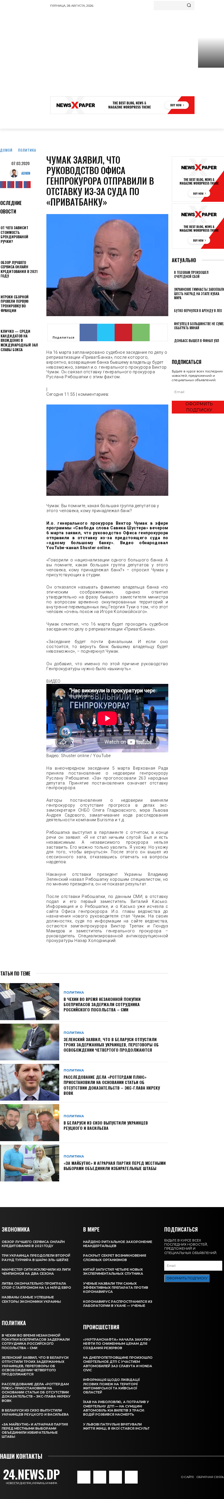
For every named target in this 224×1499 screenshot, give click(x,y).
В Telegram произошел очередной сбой (191, 274)
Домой (6, 150)
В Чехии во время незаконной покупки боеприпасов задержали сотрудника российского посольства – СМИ (102, 1004)
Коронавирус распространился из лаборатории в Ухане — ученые (117, 1304)
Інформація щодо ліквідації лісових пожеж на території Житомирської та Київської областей (111, 1386)
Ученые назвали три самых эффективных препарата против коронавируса (115, 1287)
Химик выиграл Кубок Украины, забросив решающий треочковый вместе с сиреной (210, 88)
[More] (159, 332)
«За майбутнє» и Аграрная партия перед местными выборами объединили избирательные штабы (115, 1165)
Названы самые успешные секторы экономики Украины (31, 1299)
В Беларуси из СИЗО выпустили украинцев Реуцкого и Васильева (106, 1125)
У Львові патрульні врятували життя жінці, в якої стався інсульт (116, 1426)
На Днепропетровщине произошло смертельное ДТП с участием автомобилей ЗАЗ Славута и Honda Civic (118, 1364)
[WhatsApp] (141, 332)
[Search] (189, 5)
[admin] (15, 173)
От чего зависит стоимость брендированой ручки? (14, 234)
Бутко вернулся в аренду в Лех (198, 310)
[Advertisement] (137, 54)
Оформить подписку (187, 1278)
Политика (27, 150)
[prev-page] (173, 348)
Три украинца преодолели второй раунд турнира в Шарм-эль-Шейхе (36, 1257)
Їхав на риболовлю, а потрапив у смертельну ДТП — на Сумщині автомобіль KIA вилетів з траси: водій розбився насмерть (116, 1408)
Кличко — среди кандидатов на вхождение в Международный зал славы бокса (19, 340)
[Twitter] (18, 184)
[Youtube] (27, 184)
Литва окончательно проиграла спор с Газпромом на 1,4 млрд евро (36, 1285)
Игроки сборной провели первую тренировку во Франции (15, 303)
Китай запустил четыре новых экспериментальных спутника (113, 1271)
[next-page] (176, 348)
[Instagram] (10, 184)
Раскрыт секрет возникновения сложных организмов (114, 1257)
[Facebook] (88, 332)
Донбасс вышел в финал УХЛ (196, 340)
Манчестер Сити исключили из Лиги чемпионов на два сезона (36, 1271)
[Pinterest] (123, 332)
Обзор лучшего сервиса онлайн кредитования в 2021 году (19, 269)
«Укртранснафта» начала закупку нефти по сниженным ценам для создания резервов (117, 1343)
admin (25, 173)
